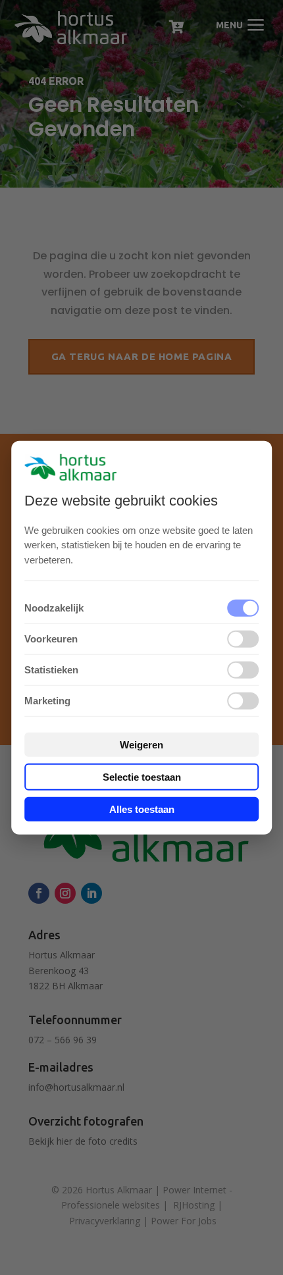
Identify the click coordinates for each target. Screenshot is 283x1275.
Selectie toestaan (142, 777)
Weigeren (141, 744)
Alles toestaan (141, 809)
